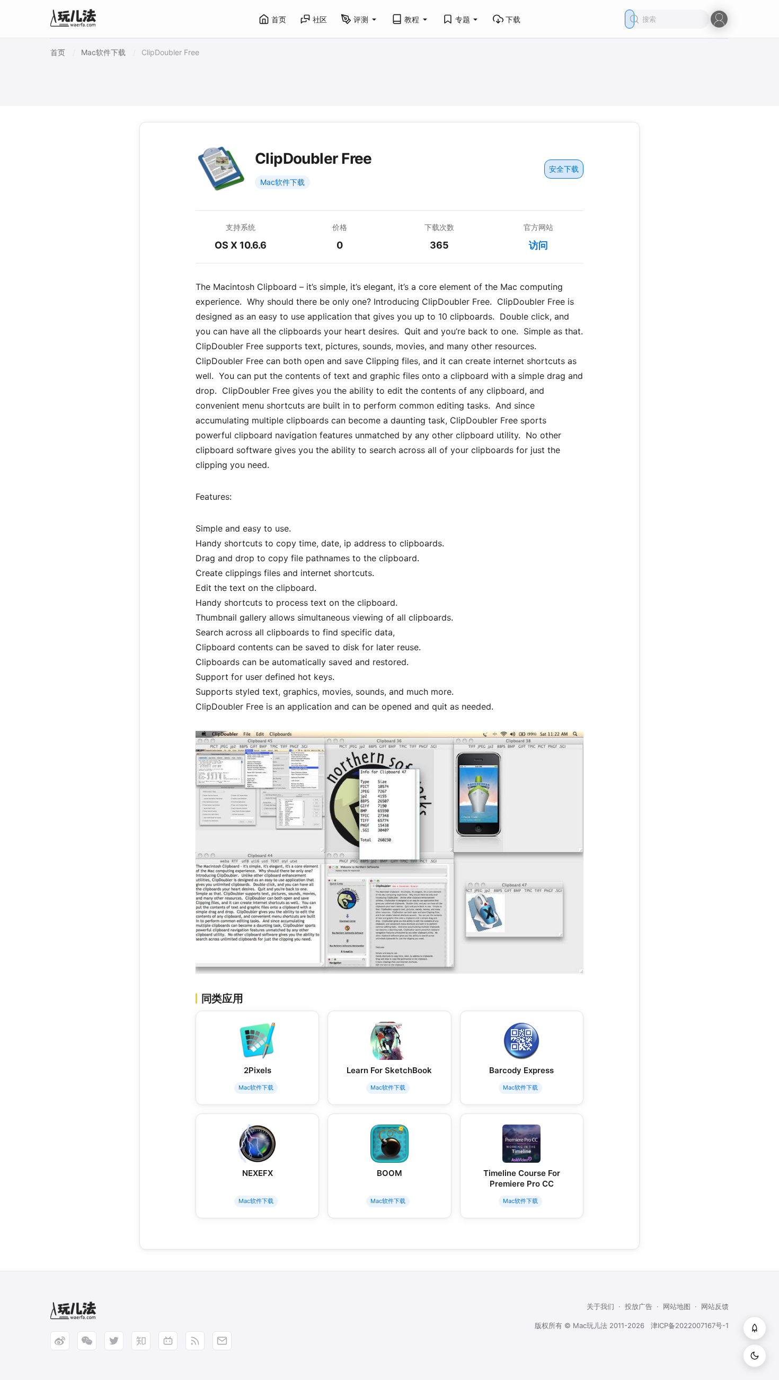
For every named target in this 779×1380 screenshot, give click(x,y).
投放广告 (638, 1306)
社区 (320, 19)
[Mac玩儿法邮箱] (222, 1340)
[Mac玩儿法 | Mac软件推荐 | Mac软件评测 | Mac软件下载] (76, 19)
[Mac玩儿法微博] (59, 1340)
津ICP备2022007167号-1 (690, 1325)
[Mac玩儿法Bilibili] (168, 1340)
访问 (538, 245)
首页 (278, 19)
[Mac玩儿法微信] (86, 1340)
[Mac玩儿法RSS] (195, 1340)
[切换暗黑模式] (754, 1355)
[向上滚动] (754, 1328)
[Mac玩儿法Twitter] (113, 1340)
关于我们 (600, 1306)
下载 (513, 19)
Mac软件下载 (282, 182)
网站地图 (677, 1306)
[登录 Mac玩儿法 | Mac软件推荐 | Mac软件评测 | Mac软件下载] (719, 18)
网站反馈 (715, 1306)
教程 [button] (411, 19)
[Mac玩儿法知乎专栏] (141, 1340)
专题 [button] (462, 19)
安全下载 (564, 168)
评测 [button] (360, 19)
